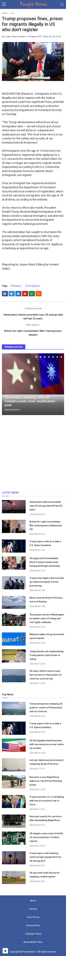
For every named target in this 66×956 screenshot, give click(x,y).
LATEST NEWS (10, 492)
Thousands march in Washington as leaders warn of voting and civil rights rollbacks (46, 618)
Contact (33, 909)
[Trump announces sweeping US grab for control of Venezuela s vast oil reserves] (14, 709)
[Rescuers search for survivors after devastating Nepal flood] (14, 822)
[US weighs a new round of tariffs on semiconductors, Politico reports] (14, 839)
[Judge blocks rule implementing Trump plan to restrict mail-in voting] (14, 657)
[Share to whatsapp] (32, 293)
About (33, 900)
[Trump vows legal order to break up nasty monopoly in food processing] (14, 583)
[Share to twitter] (12, 293)
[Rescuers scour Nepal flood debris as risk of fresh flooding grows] (14, 782)
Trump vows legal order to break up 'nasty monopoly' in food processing (46, 582)
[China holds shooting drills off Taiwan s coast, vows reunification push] (33, 373)
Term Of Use (33, 917)
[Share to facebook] (5, 293)
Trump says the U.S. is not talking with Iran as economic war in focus (46, 801)
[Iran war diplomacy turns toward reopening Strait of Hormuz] (14, 765)
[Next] (58, 385)
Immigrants (33, 285)
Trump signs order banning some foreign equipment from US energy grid (45, 857)
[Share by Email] (39, 293)
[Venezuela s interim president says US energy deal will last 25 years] (14, 507)
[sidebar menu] (4, 4)
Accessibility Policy (33, 942)
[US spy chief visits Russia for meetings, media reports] (14, 877)
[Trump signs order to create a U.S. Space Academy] (14, 547)
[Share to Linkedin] (18, 293)
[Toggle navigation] (62, 4)
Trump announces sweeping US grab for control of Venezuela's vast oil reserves (45, 707)
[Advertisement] (33, 454)
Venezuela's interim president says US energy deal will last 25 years (45, 506)
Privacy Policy (33, 925)
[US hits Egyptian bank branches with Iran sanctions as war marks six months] (14, 746)
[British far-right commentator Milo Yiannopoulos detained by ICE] (14, 527)
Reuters (16, 285)
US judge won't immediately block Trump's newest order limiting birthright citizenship (44, 562)
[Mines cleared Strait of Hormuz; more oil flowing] (14, 603)
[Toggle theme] (5, 950)
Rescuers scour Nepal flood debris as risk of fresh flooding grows (45, 781)
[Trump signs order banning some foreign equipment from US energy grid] (14, 858)
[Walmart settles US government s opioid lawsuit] (14, 640)
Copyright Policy (33, 933)
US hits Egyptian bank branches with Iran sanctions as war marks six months (46, 744)
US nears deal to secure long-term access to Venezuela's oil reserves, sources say (45, 675)
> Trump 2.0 (33, 36)
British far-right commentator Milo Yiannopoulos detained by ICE (45, 525)
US (12, 13)
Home (5, 13)
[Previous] (7, 385)
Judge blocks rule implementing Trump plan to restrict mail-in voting (46, 655)
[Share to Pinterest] (25, 293)
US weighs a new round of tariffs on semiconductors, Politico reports (46, 837)
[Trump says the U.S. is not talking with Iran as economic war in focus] (14, 802)
